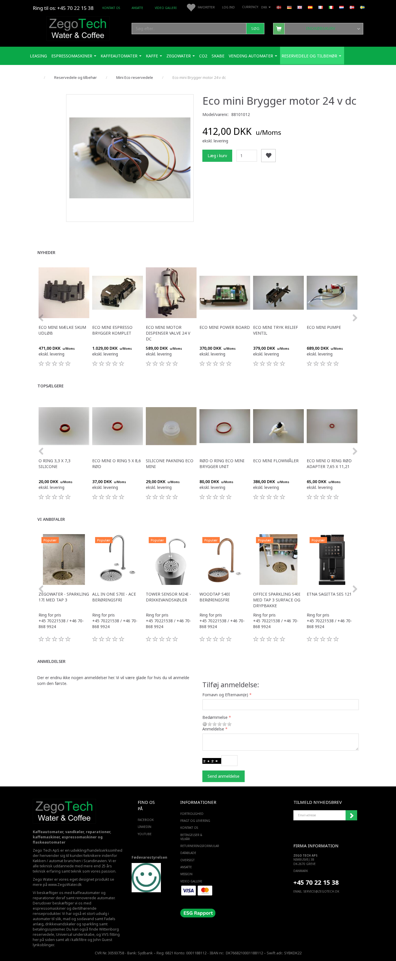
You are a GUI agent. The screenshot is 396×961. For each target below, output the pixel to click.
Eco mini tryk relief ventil (275, 330)
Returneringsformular (196, 846)
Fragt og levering (195, 821)
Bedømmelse (215, 717)
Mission (186, 874)
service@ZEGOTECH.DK (321, 891)
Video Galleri (166, 8)
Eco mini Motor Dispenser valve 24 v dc (168, 333)
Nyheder (46, 252)
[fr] (320, 7)
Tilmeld (351, 815)
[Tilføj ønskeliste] (268, 155)
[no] (352, 7)
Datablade (188, 853)
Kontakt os (111, 8)
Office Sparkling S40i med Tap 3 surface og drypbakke (276, 599)
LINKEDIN (144, 827)
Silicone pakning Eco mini (169, 463)
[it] (331, 7)
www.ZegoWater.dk (65, 884)
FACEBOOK (146, 820)
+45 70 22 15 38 (316, 882)
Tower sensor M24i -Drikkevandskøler (168, 597)
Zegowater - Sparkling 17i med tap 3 (64, 597)
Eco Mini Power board (224, 327)
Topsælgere (50, 386)
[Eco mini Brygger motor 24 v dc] (129, 158)
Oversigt (187, 860)
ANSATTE (137, 8)
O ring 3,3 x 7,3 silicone (54, 463)
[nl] (341, 7)
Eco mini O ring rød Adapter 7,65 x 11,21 (329, 463)
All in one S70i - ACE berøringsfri (114, 597)
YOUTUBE (145, 834)
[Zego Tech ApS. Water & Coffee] (78, 27)
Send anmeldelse (223, 776)
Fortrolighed (192, 814)
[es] (310, 7)
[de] (289, 7)
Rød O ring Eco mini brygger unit (221, 463)
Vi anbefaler (51, 519)
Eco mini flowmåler (276, 460)
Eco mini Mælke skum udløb (62, 330)
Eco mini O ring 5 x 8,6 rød (116, 463)
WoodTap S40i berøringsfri (214, 597)
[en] (300, 7)
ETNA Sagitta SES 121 (329, 594)
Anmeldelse (213, 729)
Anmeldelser (51, 661)
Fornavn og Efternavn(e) (225, 694)
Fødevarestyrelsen (149, 857)
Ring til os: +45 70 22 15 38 (63, 8)
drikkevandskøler (60, 924)
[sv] (362, 7)
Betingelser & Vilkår (191, 837)
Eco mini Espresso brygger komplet (112, 330)
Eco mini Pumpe (324, 327)
